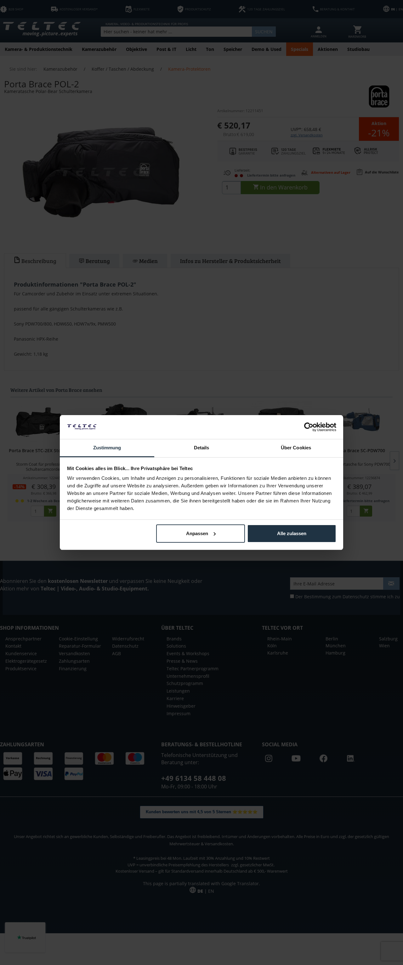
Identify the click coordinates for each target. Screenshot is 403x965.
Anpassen (197, 533)
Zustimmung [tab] (107, 447)
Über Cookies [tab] (296, 447)
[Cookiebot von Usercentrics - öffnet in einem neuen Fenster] (308, 427)
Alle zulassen (291, 533)
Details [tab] (201, 447)
